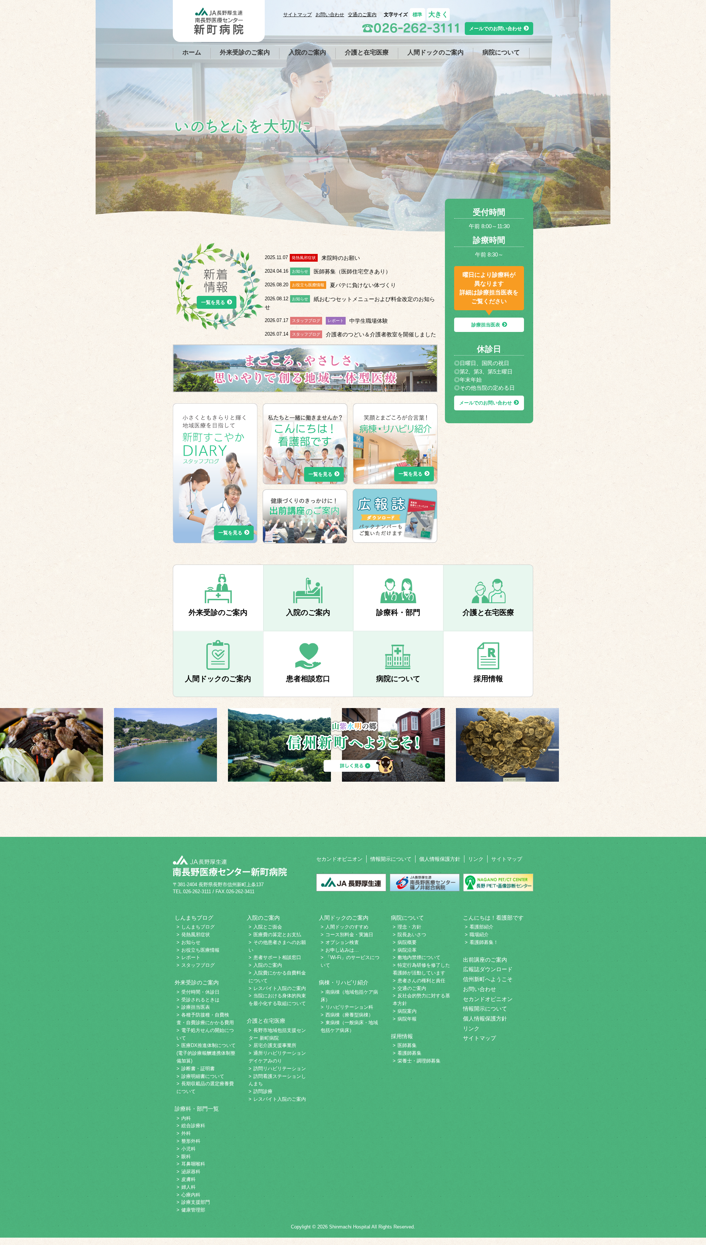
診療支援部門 (195, 1202)
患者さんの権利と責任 (421, 980)
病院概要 (407, 942)
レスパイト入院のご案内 (279, 988)
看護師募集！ (484, 942)
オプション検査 (342, 942)
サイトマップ (297, 14)
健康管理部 (193, 1210)
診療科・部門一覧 (197, 1109)
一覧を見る (213, 302)
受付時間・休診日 (200, 992)
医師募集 (407, 1045)
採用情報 (488, 679)
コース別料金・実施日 (349, 934)
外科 (186, 1133)
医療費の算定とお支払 (277, 934)
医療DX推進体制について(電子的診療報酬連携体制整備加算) (206, 1053)
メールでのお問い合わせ (495, 28)
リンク (476, 859)
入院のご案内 (307, 52)
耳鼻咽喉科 (193, 1164)
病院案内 (407, 1011)
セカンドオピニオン (339, 859)
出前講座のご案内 (485, 960)
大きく (438, 14)
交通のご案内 (362, 14)
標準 (417, 14)
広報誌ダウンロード (488, 969)
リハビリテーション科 (349, 1007)
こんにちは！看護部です (493, 918)
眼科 (186, 1156)
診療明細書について (202, 1076)
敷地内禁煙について (419, 957)
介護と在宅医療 (367, 52)
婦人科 (188, 1187)
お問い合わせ (329, 14)
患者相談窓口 (308, 679)
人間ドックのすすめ (346, 927)
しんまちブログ (194, 918)
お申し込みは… (342, 950)
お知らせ (190, 942)
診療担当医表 (485, 325)
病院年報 (407, 1019)
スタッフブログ (198, 965)
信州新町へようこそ (488, 979)
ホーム (191, 52)
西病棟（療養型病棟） (349, 1015)
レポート (190, 957)
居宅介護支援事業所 (274, 1045)
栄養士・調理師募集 (419, 1061)
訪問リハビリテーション (279, 1068)
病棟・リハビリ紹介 (343, 983)
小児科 (188, 1149)
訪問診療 (262, 1091)
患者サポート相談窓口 (277, 957)
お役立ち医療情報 (200, 950)
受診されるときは (200, 999)
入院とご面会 (267, 927)
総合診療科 (193, 1125)
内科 (186, 1118)
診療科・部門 (398, 612)
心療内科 (190, 1195)
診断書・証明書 (198, 1068)
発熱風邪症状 (195, 934)
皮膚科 (188, 1179)
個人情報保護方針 (439, 859)
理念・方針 (409, 927)
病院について (501, 52)
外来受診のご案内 (245, 52)
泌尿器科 (190, 1171)
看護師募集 (409, 1053)
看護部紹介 (481, 927)
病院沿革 (407, 950)
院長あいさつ (411, 934)
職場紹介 (479, 934)
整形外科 (190, 1141)
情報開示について (390, 859)
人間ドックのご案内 (435, 52)
